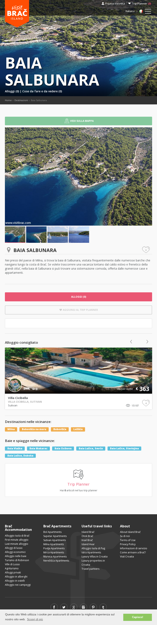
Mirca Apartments (53, 552)
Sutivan (12, 405)
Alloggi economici (15, 552)
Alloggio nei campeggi (18, 585)
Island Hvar (88, 544)
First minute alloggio (16, 539)
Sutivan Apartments (54, 540)
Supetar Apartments (55, 536)
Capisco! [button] (137, 617)
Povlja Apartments (54, 548)
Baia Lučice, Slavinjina (124, 448)
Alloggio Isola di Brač (17, 535)
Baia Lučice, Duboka (20, 455)
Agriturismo (12, 568)
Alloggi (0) (12, 91)
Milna (11, 429)
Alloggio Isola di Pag (93, 548)
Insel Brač (87, 540)
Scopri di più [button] (35, 619)
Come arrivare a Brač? (133, 552)
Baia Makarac (38, 448)
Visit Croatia (127, 556)
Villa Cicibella (18, 398)
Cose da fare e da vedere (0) (42, 91)
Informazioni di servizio (133, 548)
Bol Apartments (52, 532)
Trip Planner (141, 3)
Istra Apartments (91, 552)
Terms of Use (128, 540)
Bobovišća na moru (34, 429)
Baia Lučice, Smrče (91, 448)
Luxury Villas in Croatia (95, 556)
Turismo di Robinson (17, 560)
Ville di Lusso (12, 564)
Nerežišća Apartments (56, 560)
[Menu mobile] (148, 12)
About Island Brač (130, 532)
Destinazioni (21, 100)
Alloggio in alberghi (16, 576)
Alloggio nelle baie (15, 556)
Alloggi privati (13, 572)
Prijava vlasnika (115, 3)
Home (8, 100)
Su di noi (125, 536)
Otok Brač (87, 536)
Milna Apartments (53, 544)
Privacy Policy (128, 544)
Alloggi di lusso (13, 548)
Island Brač (88, 532)
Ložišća (78, 429)
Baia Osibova (63, 448)
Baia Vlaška (14, 448)
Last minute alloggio (16, 544)
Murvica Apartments (55, 556)
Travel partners (90, 569)
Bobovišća (59, 429)
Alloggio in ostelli (15, 580)
